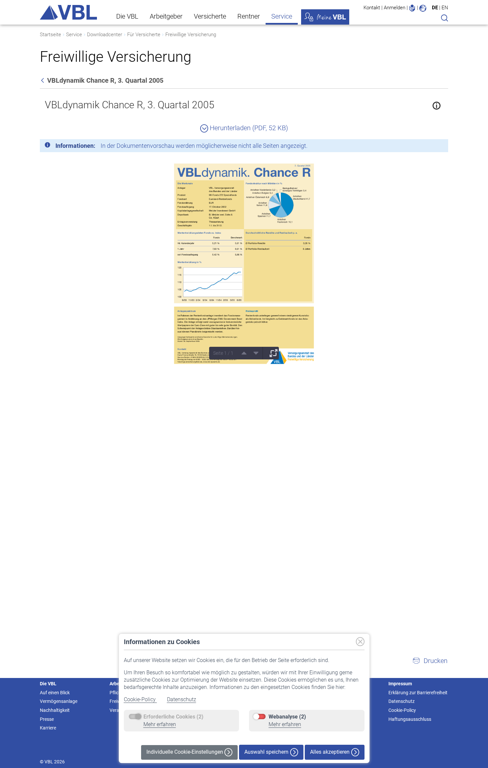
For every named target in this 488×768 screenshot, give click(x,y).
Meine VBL (325, 17)
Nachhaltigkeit (55, 710)
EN (445, 8)
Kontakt (372, 8)
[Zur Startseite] (68, 12)
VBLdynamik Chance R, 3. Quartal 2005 (129, 105)
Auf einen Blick (55, 692)
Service (281, 16)
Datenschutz (181, 699)
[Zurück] (43, 80)
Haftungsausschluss (409, 719)
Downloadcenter (104, 35)
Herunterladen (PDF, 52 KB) (248, 128)
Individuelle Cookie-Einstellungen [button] (185, 752)
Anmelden (394, 8)
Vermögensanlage (58, 701)
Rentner (248, 16)
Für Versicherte (143, 35)
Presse (47, 719)
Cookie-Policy (140, 699)
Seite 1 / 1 (223, 353)
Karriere (48, 727)
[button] (430, 660)
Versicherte (210, 16)
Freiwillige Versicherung (190, 35)
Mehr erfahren (159, 724)
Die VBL (127, 16)
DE (435, 8)
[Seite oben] (241, 353)
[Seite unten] (253, 353)
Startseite (50, 35)
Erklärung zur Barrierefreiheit (417, 692)
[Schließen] (425, 147)
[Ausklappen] (271, 353)
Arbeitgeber (166, 16)
